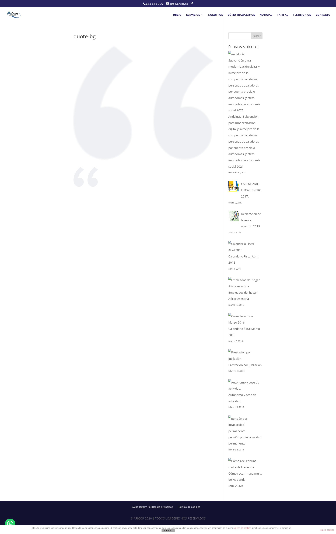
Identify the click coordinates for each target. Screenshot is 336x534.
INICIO (177, 15)
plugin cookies (327, 530)
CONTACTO (323, 15)
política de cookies (242, 528)
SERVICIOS (193, 15)
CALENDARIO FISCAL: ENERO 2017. (251, 190)
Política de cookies (189, 506)
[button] (10, 524)
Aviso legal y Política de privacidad (152, 506)
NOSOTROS (215, 15)
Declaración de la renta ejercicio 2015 (251, 220)
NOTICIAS (266, 15)
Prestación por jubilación (245, 365)
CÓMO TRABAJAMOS (241, 15)
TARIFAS (282, 15)
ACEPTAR (168, 531)
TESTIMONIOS (302, 15)
